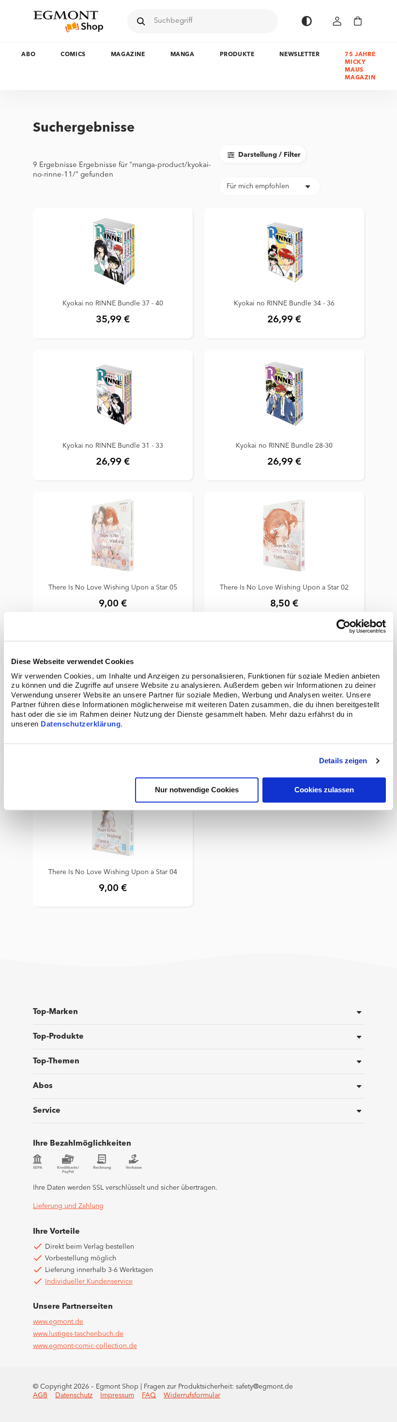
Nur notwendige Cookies (197, 790)
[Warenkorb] (358, 21)
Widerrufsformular (192, 1395)
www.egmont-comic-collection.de (85, 1346)
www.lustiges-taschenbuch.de (78, 1334)
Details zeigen (343, 760)
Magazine (128, 55)
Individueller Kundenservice (89, 1281)
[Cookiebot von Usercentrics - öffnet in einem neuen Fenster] (343, 626)
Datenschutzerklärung (81, 724)
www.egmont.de (58, 1321)
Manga (182, 55)
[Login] (337, 21)
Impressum (117, 1395)
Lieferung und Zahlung (68, 1206)
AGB (40, 1395)
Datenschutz (73, 1395)
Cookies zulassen (324, 790)
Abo (28, 55)
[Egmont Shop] (68, 21)
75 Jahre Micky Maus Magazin (360, 66)
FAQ (149, 1395)
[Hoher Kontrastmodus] (307, 21)
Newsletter (299, 55)
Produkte (237, 55)
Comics (73, 55)
